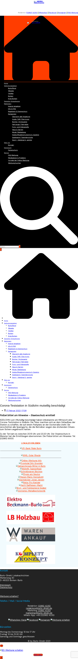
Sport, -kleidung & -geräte (22, 140)
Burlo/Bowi (12, 88)
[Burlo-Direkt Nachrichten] (39, 6)
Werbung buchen (14, 163)
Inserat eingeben (14, 106)
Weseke (11, 91)
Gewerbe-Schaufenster (12, 101)
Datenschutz (13, 150)
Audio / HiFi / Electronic (20, 119)
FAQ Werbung (13, 155)
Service (6, 153)
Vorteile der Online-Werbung (18, 160)
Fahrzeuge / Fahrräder (20, 124)
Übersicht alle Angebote (21, 117)
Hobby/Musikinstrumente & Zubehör (25, 135)
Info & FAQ (12, 109)
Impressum (7, 148)
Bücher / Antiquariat (19, 122)
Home (6, 83)
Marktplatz (7, 104)
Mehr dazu (38, 655)
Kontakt (11, 145)
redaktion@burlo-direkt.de (39, 608)
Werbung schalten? (9, 596)
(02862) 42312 (31, 13)
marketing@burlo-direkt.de (39, 612)
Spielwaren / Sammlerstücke (22, 137)
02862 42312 (44, 605)
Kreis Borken (12, 99)
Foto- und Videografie (20, 127)
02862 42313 (44, 610)
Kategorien (12, 114)
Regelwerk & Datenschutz (17, 111)
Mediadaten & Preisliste (17, 158)
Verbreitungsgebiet (10, 86)
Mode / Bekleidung (19, 132)
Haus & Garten (17, 130)
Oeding (10, 93)
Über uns (7, 143)
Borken (10, 96)
